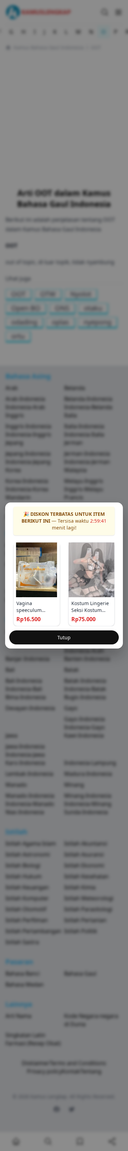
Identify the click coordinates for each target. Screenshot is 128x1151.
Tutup (64, 637)
